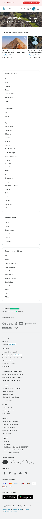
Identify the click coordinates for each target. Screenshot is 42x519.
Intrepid (7, 234)
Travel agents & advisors (10, 421)
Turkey (7, 197)
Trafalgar (8, 241)
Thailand (7, 138)
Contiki (7, 222)
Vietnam (7, 141)
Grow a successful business (11, 388)
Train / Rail (8, 286)
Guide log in (6, 413)
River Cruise (9, 271)
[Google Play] (25, 497)
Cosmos (7, 226)
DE (12, 462)
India (6, 120)
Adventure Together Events (11, 380)
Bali (6, 112)
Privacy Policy (17, 509)
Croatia (7, 145)
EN (5, 462)
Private (7, 297)
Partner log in (6, 433)
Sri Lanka (8, 134)
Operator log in (7, 400)
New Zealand (9, 126)
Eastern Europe (10, 152)
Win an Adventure (11, 355)
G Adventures (9, 230)
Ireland (7, 170)
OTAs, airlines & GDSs (9, 430)
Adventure (8, 256)
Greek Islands (9, 164)
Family (7, 293)
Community (6, 366)
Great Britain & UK (11, 156)
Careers (8, 344)
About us (5, 341)
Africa (7, 79)
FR (25, 462)
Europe (7, 90)
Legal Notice (6, 509)
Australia (7, 86)
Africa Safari (9, 274)
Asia (6, 82)
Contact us (5, 441)
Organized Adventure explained (12, 374)
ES (18, 462)
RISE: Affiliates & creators (10, 424)
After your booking (8, 361)
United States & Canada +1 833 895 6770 (15, 447)
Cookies (26, 509)
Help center (6, 444)
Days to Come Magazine (10, 352)
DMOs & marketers (8, 427)
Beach (7, 289)
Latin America (9, 94)
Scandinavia (9, 178)
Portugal (7, 182)
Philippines (8, 130)
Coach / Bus (9, 282)
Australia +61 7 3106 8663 (10, 453)
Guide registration (8, 411)
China (7, 116)
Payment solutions (8, 391)
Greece (7, 160)
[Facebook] (4, 473)
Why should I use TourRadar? (12, 358)
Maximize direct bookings (10, 397)
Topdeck (7, 237)
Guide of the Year (8, 408)
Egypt (7, 101)
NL (31, 462)
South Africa (9, 108)
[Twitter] (10, 473)
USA (6, 208)
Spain (7, 193)
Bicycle (7, 259)
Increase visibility (7, 394)
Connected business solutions (12, 377)
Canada (7, 200)
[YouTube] (26, 473)
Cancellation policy (8, 364)
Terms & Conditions (11, 512)
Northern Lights (10, 267)
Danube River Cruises (12, 149)
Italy (6, 174)
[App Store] (9, 497)
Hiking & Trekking (10, 263)
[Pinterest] (20, 473)
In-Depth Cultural (10, 278)
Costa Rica (8, 204)
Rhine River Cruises (11, 185)
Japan (7, 123)
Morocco (7, 105)
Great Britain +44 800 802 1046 (12, 450)
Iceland (7, 167)
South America (9, 97)
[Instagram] (15, 473)
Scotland (7, 189)
